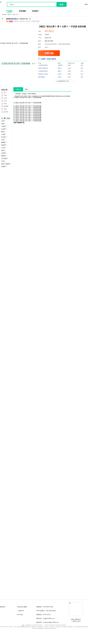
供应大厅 (10, 14)
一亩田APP (20, 610)
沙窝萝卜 (4, 153)
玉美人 (3, 161)
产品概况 (9, 11)
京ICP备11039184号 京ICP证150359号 (55, 625)
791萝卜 (3, 148)
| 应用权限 (64, 626)
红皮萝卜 (4, 129)
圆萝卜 (3, 131)
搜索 (61, 4)
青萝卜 (3, 123)
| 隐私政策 (70, 626)
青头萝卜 (4, 137)
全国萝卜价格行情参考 (48, 59)
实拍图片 (35, 11)
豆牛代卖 (20, 614)
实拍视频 (22, 11)
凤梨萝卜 (4, 145)
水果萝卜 (4, 126)
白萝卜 (47, 47)
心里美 (3, 134)
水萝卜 (3, 139)
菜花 (5, 103)
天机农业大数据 (22, 607)
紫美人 (3, 150)
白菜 (5, 98)
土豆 (5, 101)
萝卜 (17, 14)
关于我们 (52, 626)
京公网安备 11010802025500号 (33, 625)
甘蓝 (5, 95)
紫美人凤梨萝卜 (6, 164)
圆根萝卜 (4, 156)
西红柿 (6, 112)
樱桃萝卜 (4, 142)
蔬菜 (14, 14)
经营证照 (58, 626)
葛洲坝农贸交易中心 (12, 19)
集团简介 (3, 607)
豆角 (5, 109)
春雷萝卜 (4, 166)
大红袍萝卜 (4, 158)
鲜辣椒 (6, 106)
